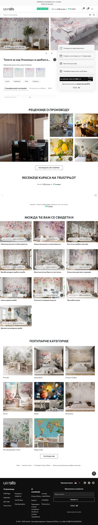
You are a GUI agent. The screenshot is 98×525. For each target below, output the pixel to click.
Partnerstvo (46, 504)
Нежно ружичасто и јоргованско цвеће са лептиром (48, 244)
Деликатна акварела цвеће (11, 328)
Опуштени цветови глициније (79, 272)
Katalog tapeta (20, 504)
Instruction (7, 505)
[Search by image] (90, 14)
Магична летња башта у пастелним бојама (48, 272)
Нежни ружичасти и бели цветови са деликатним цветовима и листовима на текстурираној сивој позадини (15, 244)
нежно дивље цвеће (9, 300)
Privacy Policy (36, 496)
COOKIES (45, 500)
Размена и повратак (18, 495)
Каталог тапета (27, 465)
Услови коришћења (46, 495)
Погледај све (49, 456)
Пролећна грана (73, 300)
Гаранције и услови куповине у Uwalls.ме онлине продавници (35, 510)
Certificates (19, 500)
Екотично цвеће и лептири (77, 244)
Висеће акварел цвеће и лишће (13, 272)
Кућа (18, 465)
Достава (7, 501)
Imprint (33, 500)
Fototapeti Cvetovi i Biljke (42, 465)
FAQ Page (7, 493)
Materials (7, 497)
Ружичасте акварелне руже (45, 300)
